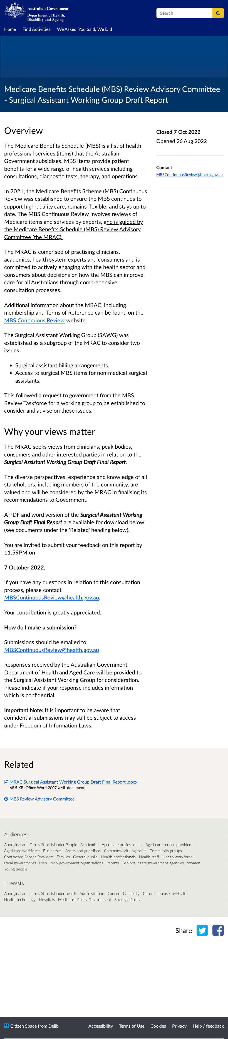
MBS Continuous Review (34, 320)
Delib (53, 1025)
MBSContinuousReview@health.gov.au (51, 597)
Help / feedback (208, 1025)
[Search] (218, 13)
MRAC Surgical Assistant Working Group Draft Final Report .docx (73, 781)
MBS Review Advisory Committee (42, 798)
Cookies (158, 1025)
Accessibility (100, 1025)
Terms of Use (131, 1025)
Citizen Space (23, 1025)
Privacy (179, 1025)
